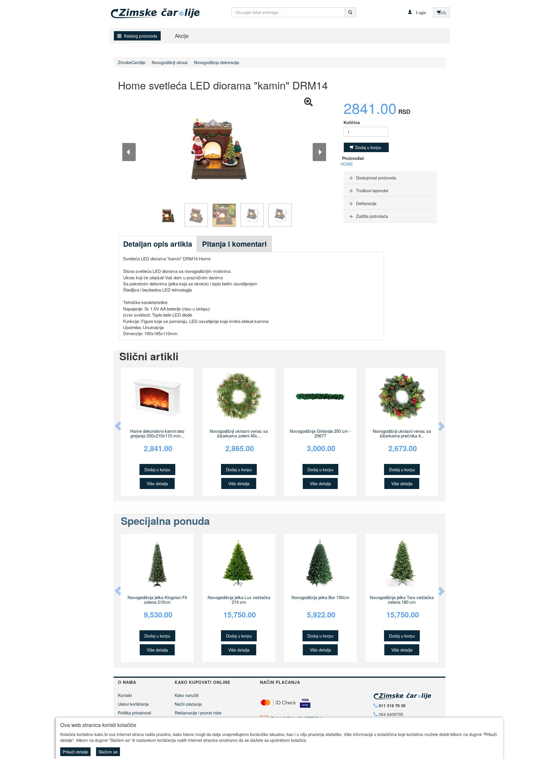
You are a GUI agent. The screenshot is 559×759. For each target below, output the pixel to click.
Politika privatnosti (134, 713)
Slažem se (108, 752)
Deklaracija (366, 203)
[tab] (390, 177)
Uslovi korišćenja (133, 704)
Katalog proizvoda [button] (140, 36)
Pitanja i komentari (234, 244)
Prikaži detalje (75, 752)
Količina (352, 122)
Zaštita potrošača (372, 216)
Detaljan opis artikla (157, 244)
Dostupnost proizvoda (376, 178)
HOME (347, 164)
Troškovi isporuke (372, 190)
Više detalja (157, 483)
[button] (416, 12)
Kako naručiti (187, 695)
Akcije (182, 35)
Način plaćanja (188, 704)
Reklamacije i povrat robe (198, 713)
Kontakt (125, 695)
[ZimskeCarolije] (150, 11)
